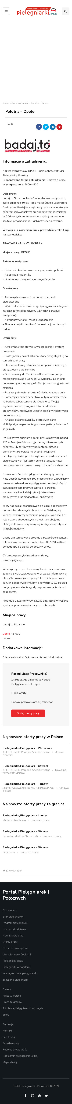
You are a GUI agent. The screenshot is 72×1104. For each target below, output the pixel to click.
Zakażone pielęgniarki (15, 979)
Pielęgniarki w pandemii (17, 967)
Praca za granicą (12, 1002)
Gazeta (7, 989)
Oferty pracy (10, 942)
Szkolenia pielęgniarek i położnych (23, 1008)
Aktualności (9, 910)
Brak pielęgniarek (13, 916)
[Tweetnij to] (46, 127)
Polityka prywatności (15, 1049)
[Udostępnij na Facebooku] (39, 127)
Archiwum (24, 103)
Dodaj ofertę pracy (28, 713)
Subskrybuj (9, 1037)
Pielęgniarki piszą (13, 961)
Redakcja (8, 1024)
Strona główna (10, 103)
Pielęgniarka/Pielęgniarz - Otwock (26, 766)
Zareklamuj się (11, 1043)
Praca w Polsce (12, 995)
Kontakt (7, 1030)
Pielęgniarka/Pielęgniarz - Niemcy (25, 831)
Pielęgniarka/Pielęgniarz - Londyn (25, 815)
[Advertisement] (36, 59)
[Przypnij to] (59, 127)
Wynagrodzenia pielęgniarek (20, 973)
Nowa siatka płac (13, 935)
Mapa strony (10, 1062)
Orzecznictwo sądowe (16, 948)
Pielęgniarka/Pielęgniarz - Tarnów (25, 784)
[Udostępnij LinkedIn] (53, 127)
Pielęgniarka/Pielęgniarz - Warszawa (27, 748)
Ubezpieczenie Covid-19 (17, 954)
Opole (6, 633)
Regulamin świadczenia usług (20, 1056)
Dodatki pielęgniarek (15, 923)
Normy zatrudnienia (14, 929)
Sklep (6, 1014)
